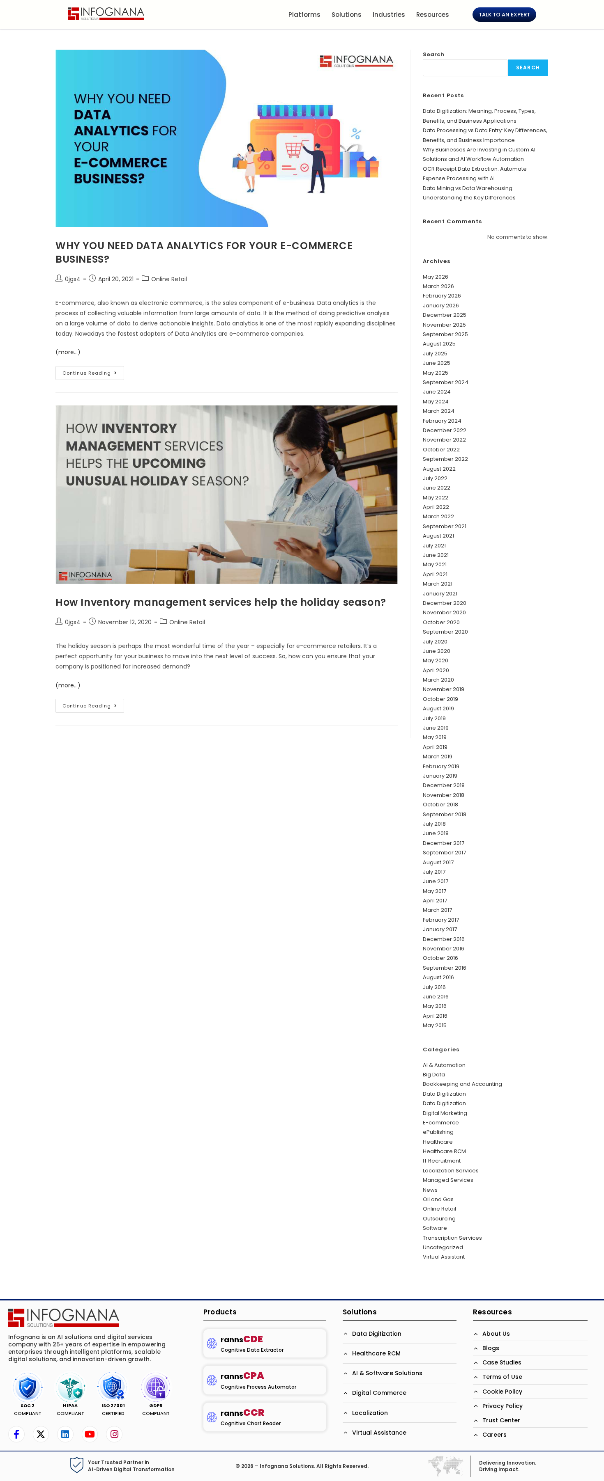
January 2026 (441, 305)
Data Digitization (444, 1094)
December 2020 (444, 603)
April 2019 (435, 747)
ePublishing (438, 1132)
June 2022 (436, 488)
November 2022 (444, 440)
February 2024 (442, 421)
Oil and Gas (438, 1199)
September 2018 (444, 814)
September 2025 (445, 334)
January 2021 (440, 593)
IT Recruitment (442, 1161)
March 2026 (438, 286)
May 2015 (435, 1025)
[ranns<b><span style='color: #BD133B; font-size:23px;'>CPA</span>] (212, 1380)
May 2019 (435, 737)
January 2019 (440, 776)
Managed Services (448, 1180)
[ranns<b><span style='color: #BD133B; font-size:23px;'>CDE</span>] (212, 1343)
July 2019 (434, 718)
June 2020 (436, 651)
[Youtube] (90, 1434)
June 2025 (436, 363)
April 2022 (436, 507)
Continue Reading (93, 371)
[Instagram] (114, 1434)
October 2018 (440, 804)
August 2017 (438, 862)
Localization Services (451, 1170)
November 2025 (444, 325)
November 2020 (444, 612)
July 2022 (435, 478)
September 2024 (445, 382)
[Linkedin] (65, 1434)
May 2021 (435, 564)
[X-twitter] (41, 1434)
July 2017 (434, 872)
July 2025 (435, 353)
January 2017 (440, 929)
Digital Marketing (445, 1113)
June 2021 (436, 555)
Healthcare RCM (444, 1151)
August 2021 (438, 536)
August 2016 (438, 977)
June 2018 (436, 833)
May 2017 (434, 891)
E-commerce (441, 1122)
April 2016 (435, 1016)
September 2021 (444, 526)
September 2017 (444, 852)
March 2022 (438, 516)
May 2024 (436, 401)
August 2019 (438, 708)
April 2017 (435, 900)
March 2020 (438, 680)
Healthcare (438, 1142)
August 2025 (439, 344)
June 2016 (436, 996)
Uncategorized (443, 1247)
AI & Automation (444, 1065)
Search (433, 54)
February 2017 (441, 920)
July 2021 (434, 545)
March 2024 (438, 411)
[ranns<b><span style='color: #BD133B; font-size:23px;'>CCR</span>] (212, 1417)
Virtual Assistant (444, 1257)
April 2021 (435, 574)
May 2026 (435, 277)
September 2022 (445, 459)
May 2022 (435, 497)
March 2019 (437, 756)
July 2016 (434, 987)
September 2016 (444, 968)
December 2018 (444, 785)
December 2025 (444, 315)
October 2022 (441, 449)
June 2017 (435, 881)
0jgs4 (73, 279)
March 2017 (437, 910)
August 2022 (439, 469)
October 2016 (440, 958)
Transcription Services (452, 1238)
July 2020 (435, 642)
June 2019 (436, 728)
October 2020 (441, 622)
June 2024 (437, 392)
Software (435, 1228)
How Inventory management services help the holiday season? (220, 602)
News (430, 1190)
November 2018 (443, 795)
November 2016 (443, 948)
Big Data (434, 1074)
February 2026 (442, 296)
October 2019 (440, 699)
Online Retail (169, 279)
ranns (242, 1340)
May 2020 (435, 660)
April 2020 (436, 670)
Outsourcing (439, 1218)
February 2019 (441, 766)
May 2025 (435, 373)
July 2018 (434, 824)
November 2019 (443, 689)
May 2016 (435, 1006)
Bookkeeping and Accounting (462, 1084)
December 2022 (444, 430)
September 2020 (445, 632)
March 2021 (437, 584)
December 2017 (443, 843)
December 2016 (444, 939)
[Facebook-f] (16, 1434)
